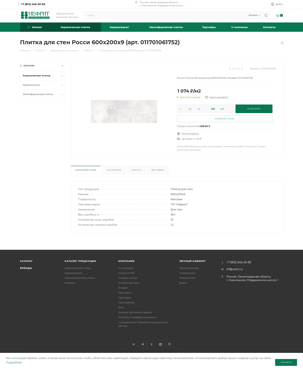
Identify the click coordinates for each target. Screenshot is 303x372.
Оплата (136, 170)
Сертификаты (126, 302)
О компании (125, 268)
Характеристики (85, 170)
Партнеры (124, 297)
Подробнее (14, 362)
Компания (126, 261)
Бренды (26, 268)
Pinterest (169, 344)
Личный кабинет (192, 261)
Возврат (123, 287)
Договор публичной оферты (135, 312)
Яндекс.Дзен (160, 344)
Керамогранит (73, 273)
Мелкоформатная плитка (80, 277)
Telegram (142, 344)
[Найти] (266, 15)
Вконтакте (133, 344)
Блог (121, 307)
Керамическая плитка (78, 268)
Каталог (26, 261)
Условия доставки (129, 282)
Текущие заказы (189, 268)
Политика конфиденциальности (137, 317)
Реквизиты (124, 292)
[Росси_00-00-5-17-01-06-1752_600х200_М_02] (124, 111)
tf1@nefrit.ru (235, 269)
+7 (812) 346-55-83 (33, 4)
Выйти (183, 282)
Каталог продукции (80, 261)
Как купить (114, 170)
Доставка (158, 170)
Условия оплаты (127, 277)
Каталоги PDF (126, 273)
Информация (187, 273)
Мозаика (70, 282)
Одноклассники (151, 344)
